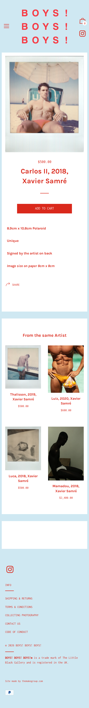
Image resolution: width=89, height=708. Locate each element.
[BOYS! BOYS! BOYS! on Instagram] (82, 33)
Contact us (12, 623)
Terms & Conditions (18, 607)
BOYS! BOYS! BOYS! (28, 645)
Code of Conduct (16, 632)
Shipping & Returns (18, 598)
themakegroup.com (32, 681)
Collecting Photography (21, 615)
